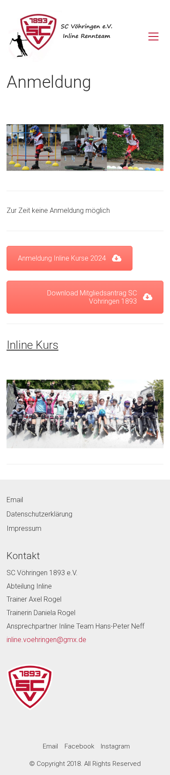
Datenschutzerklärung (39, 514)
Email (15, 500)
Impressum (24, 528)
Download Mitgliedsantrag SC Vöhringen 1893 (92, 297)
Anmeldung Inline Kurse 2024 (62, 258)
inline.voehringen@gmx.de (46, 640)
